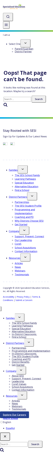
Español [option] (10, 428)
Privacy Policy (23, 296)
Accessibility (8, 296)
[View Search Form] (8, 17)
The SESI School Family (27, 175)
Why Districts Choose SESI (29, 220)
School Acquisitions (25, 247)
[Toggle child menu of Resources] (25, 257)
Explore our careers (16, 415)
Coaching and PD (24, 217)
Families (13, 170)
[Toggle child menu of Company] (24, 230)
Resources (14, 258)
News (18, 267)
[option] (29, 428)
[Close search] (5, 437)
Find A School (10, 418)
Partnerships (22, 202)
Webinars (20, 270)
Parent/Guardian (24, 48)
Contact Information (26, 251)
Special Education (24, 182)
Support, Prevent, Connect (29, 236)
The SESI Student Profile (28, 205)
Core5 (18, 243)
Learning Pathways (25, 179)
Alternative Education (26, 186)
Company (14, 231)
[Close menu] (1, 308)
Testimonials (22, 274)
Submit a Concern (23, 300)
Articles (19, 263)
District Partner (23, 51)
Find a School (22, 190)
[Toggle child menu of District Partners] (32, 196)
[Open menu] (6, 25)
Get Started (21, 224)
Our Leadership (23, 240)
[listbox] (26, 425)
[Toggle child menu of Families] (23, 169)
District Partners (18, 196)
